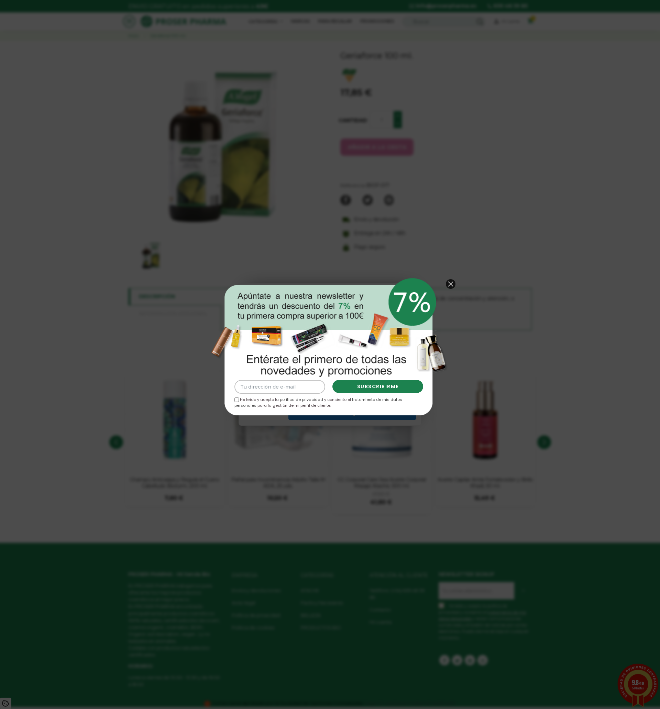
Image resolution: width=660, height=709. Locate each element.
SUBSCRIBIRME (378, 386)
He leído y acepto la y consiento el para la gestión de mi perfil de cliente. (318, 402)
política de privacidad (301, 399)
